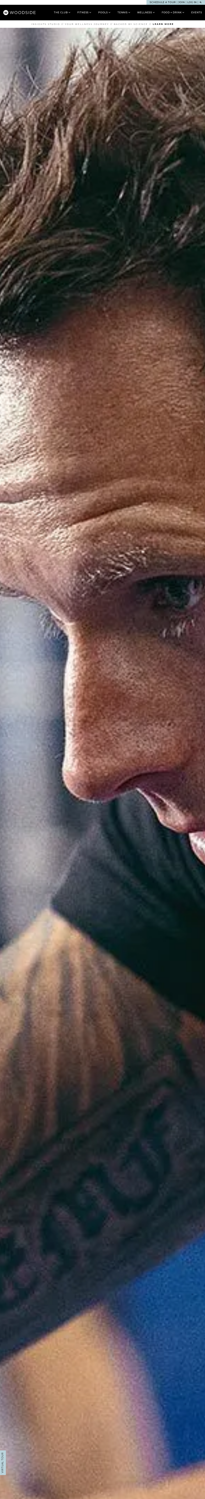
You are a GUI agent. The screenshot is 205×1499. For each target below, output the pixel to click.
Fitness (83, 12)
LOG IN (192, 2)
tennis (122, 12)
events (196, 12)
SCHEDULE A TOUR (163, 2)
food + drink (172, 12)
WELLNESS (144, 12)
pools (103, 12)
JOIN (181, 2)
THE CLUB (61, 12)
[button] (200, 2)
